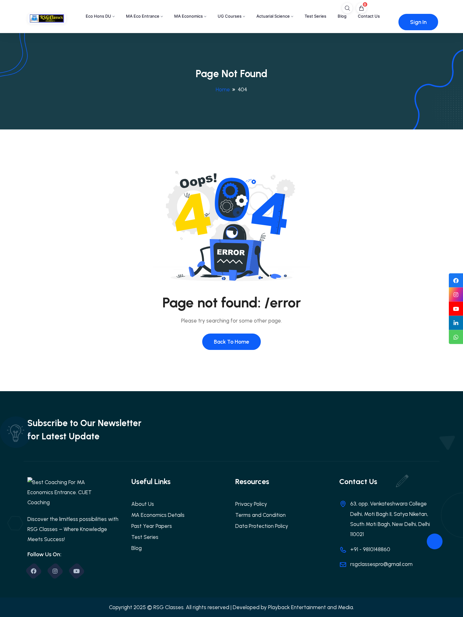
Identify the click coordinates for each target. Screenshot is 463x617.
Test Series (315, 16)
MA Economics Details (158, 515)
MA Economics (188, 16)
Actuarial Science (273, 16)
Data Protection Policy (261, 526)
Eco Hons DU (98, 16)
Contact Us (369, 16)
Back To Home (231, 342)
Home (223, 89)
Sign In (418, 22)
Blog (342, 16)
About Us (142, 504)
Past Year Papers (151, 526)
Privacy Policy (251, 504)
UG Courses (230, 16)
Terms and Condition (260, 515)
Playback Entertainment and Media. (311, 607)
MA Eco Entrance (142, 16)
